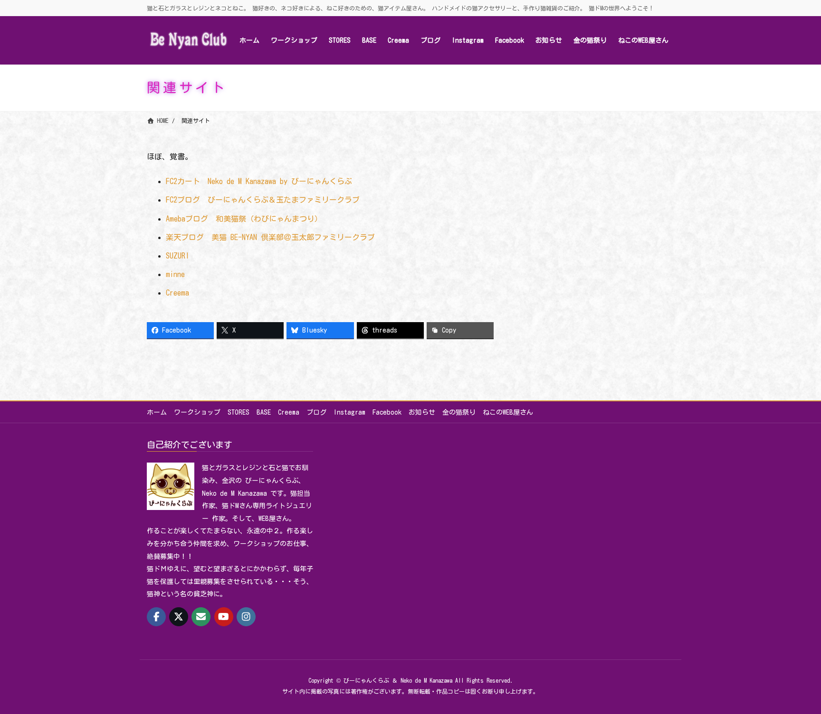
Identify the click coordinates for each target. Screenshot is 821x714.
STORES (238, 412)
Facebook (386, 412)
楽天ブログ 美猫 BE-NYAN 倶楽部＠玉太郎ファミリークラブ (270, 237)
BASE (264, 412)
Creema (177, 293)
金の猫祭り (459, 412)
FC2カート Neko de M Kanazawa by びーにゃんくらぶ (259, 181)
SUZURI (177, 256)
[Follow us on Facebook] (156, 616)
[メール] (200, 616)
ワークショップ (197, 412)
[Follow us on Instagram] (246, 616)
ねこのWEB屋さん (508, 412)
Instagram (349, 412)
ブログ (316, 412)
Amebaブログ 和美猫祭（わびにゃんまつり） (244, 219)
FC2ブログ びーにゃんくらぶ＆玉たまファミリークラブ (263, 200)
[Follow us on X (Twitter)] (178, 616)
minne (175, 274)
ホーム (157, 412)
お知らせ (422, 412)
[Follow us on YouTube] (223, 616)
